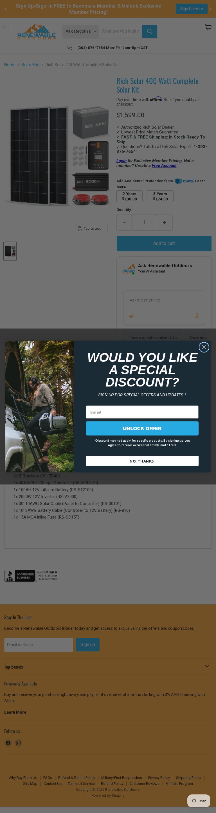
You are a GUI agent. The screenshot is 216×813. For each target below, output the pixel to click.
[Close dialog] (204, 347)
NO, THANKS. (142, 460)
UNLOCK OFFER (142, 428)
